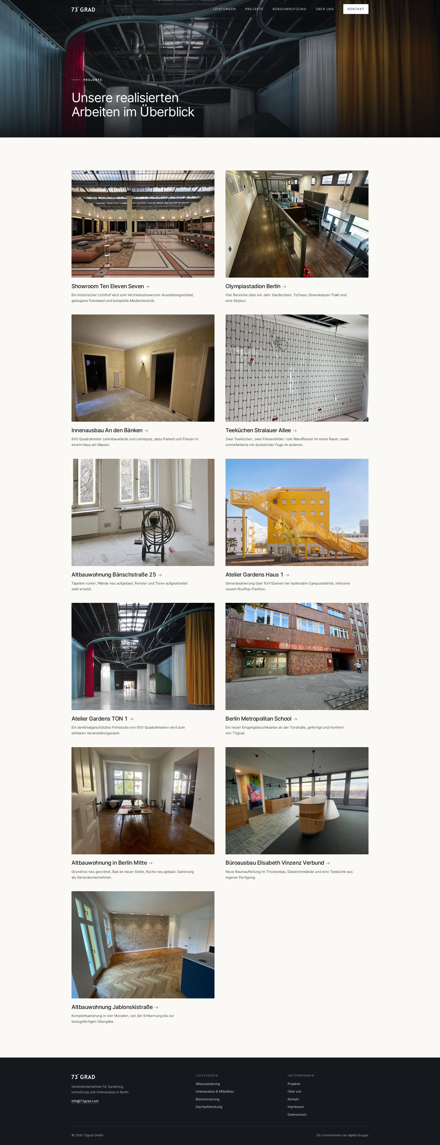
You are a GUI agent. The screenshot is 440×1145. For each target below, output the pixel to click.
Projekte (254, 9)
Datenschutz (297, 1114)
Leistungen (224, 9)
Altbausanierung (208, 1084)
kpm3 (352, 1135)
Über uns (325, 9)
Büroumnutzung (290, 9)
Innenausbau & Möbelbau (215, 1091)
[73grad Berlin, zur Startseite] (83, 9)
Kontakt (356, 9)
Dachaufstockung (209, 1107)
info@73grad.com (85, 1101)
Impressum (296, 1107)
